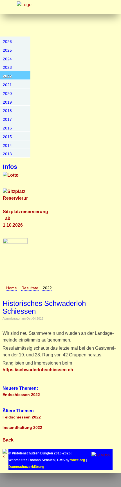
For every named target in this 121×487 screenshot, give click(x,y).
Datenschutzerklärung (26, 467)
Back (8, 440)
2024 (7, 59)
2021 (7, 85)
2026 (7, 41)
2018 (7, 110)
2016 (7, 128)
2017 (7, 119)
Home (11, 288)
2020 (7, 93)
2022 (7, 76)
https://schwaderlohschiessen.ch (38, 369)
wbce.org (77, 460)
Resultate (29, 288)
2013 (7, 154)
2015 (7, 137)
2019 (7, 102)
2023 (7, 67)
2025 (7, 50)
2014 (7, 145)
